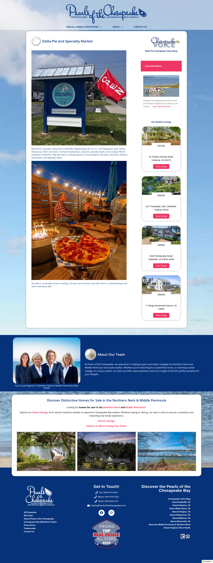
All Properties (30, 512)
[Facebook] (101, 513)
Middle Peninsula (135, 407)
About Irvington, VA (181, 512)
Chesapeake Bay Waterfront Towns (40, 522)
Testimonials (30, 528)
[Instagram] (111, 513)
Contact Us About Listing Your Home (106, 425)
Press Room (29, 525)
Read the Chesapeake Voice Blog (161, 51)
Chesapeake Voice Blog (179, 499)
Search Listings (106, 420)
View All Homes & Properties (82, 27)
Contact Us (140, 27)
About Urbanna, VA (181, 505)
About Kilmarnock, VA (180, 515)
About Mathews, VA (181, 518)
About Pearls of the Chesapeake (39, 519)
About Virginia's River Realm (177, 528)
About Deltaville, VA (181, 502)
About (116, 27)
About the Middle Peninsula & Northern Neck (169, 525)
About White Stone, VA (179, 508)
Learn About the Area (161, 106)
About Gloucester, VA (180, 521)
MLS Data (28, 516)
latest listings (40, 412)
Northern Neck (111, 407)
